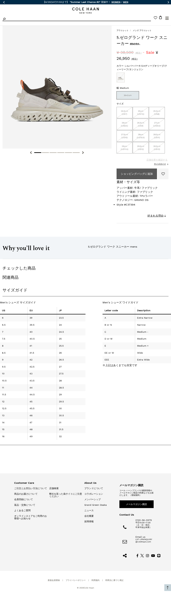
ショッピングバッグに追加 (137, 173)
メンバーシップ (92, 499)
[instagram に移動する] (147, 555)
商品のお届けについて (26, 493)
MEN (125, 2)
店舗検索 (54, 488)
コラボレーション (93, 493)
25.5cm (156, 112)
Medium (128, 95)
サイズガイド (160, 164)
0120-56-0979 (143, 520)
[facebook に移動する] (137, 555)
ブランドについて (93, 488)
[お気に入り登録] (163, 174)
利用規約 (96, 580)
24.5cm (124, 112)
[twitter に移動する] (142, 555)
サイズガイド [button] (15, 290)
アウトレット (123, 30)
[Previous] (31, 153)
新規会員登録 (54, 580)
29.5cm (140, 147)
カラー (142, 67)
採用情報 (89, 521)
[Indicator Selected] (37, 153)
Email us (140, 537)
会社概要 (89, 516)
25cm (140, 112)
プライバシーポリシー (76, 580)
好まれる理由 (155, 215)
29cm (124, 147)
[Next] (83, 153)
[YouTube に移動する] (153, 555)
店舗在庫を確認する (156, 159)
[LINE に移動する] (159, 555)
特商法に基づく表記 (114, 580)
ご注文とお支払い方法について (30, 488)
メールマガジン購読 (136, 504)
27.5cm (124, 136)
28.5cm (156, 136)
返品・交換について (24, 505)
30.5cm (156, 147)
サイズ (120, 103)
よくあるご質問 (22, 510)
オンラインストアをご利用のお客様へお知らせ (30, 517)
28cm (141, 136)
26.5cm (140, 124)
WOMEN (115, 2)
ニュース (89, 510)
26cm (124, 124)
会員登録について (23, 499)
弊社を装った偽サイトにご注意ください (65, 495)
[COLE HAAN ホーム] (85, 11)
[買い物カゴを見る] (160, 18)
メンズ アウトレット (142, 30)
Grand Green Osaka (95, 505)
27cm (156, 124)
